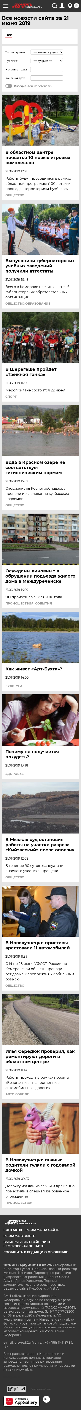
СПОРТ (11, 396)
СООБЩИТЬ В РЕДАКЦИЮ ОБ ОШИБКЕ (35, 1252)
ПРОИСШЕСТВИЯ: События (28, 603)
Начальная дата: (16, 69)
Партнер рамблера (40, 1389)
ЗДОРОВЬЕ (14, 773)
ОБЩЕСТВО (14, 195)
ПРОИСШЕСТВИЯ (19, 1202)
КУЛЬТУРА (13, 685)
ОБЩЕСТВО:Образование (27, 303)
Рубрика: (11, 60)
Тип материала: (15, 52)
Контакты (12, 1230)
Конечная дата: (15, 78)
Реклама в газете (19, 1236)
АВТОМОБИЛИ (17, 1094)
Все (8, 35)
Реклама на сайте (42, 1230)
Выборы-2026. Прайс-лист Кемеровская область (27, 1244)
